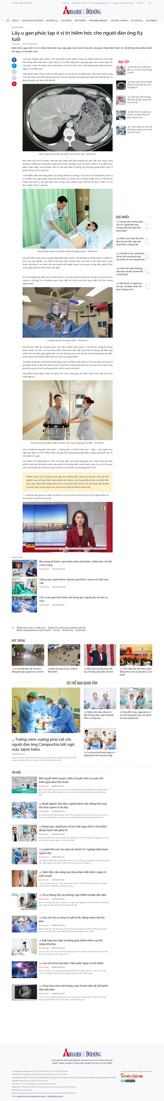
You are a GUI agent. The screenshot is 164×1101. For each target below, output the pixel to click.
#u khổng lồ (81, 630)
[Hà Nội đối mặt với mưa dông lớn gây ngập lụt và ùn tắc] (28, 655)
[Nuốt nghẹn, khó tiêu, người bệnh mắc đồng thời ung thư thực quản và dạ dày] (24, 810)
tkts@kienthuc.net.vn (55, 1096)
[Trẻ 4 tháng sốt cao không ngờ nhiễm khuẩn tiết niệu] (24, 901)
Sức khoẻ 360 (137, 21)
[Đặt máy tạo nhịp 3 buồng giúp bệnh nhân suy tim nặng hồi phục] (24, 947)
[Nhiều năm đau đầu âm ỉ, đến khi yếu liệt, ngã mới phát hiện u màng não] (100, 698)
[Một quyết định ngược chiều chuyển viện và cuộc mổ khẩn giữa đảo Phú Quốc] (24, 784)
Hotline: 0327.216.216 (79, 3)
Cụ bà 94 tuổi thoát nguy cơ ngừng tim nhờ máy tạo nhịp (99, 754)
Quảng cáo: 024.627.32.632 (123, 3)
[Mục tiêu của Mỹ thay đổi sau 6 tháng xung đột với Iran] (100, 655)
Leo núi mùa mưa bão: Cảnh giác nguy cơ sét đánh (72, 963)
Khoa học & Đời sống (82, 10)
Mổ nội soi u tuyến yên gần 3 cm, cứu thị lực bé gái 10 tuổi (139, 70)
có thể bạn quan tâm (82, 683)
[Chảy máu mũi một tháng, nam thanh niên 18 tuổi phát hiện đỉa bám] (24, 992)
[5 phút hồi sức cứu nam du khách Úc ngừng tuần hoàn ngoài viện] (24, 855)
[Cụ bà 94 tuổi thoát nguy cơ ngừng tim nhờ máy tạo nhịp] (100, 738)
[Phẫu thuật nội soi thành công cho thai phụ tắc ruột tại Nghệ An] (121, 85)
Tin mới (16, 772)
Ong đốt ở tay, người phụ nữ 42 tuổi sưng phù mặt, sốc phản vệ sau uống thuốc (130, 256)
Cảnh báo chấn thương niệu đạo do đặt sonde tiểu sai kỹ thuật (139, 100)
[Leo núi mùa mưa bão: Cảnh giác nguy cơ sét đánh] (24, 969)
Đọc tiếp (124, 61)
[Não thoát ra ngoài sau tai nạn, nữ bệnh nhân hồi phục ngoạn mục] (121, 115)
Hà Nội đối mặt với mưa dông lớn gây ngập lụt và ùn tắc (28, 670)
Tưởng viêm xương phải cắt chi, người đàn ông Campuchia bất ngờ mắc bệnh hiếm (129, 226)
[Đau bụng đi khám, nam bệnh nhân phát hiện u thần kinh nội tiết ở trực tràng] (24, 568)
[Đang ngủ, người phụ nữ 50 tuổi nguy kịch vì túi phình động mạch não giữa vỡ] (24, 833)
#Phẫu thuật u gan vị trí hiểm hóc (31, 627)
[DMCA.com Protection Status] (128, 1081)
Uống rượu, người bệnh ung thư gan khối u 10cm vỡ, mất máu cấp (73, 581)
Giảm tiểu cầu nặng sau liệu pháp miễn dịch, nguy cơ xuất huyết (72, 873)
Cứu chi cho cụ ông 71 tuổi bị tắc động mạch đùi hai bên (71, 919)
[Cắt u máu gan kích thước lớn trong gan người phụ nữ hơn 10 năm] (24, 604)
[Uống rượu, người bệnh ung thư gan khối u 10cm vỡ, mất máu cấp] (24, 586)
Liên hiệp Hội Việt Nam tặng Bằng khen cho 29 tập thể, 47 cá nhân (136, 671)
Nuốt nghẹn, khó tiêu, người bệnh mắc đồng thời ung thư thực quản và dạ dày (73, 805)
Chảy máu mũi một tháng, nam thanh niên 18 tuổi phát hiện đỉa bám (73, 987)
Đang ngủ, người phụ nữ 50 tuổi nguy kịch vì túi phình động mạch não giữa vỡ (73, 828)
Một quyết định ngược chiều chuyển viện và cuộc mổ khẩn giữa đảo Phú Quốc (71, 780)
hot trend (18, 640)
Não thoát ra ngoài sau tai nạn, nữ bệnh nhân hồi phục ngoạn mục (139, 115)
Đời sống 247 (52, 21)
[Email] (14, 71)
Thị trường (66, 21)
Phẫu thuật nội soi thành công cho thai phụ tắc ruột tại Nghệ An (139, 85)
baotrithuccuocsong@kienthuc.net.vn (31, 1096)
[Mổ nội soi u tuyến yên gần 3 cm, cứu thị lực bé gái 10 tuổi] (121, 70)
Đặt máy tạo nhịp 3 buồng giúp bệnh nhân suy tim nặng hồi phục (71, 942)
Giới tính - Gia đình (119, 21)
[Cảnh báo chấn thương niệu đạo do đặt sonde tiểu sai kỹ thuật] (121, 100)
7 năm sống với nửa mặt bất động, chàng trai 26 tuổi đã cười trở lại (139, 129)
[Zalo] (14, 65)
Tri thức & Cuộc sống (132, 1076)
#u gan (56, 630)
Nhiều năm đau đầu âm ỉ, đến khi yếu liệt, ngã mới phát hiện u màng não (130, 241)
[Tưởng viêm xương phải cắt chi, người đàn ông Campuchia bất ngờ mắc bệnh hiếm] (46, 710)
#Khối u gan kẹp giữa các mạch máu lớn (34, 630)
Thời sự (15, 21)
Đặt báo (66, 3)
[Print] (14, 77)
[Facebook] (14, 59)
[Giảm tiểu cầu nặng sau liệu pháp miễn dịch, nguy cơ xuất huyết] (24, 878)
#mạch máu (67, 630)
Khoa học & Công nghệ (32, 21)
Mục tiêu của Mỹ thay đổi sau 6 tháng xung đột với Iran (98, 670)
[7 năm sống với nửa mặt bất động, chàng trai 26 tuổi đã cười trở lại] (121, 130)
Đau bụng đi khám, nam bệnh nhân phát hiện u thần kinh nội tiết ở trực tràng (75, 563)
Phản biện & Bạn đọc (98, 21)
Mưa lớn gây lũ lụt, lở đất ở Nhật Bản (62, 670)
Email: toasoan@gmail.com (100, 3)
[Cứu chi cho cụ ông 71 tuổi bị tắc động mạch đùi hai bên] (24, 924)
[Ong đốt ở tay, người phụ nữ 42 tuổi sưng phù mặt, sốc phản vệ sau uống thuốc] (136, 698)
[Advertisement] (82, 1020)
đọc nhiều (122, 217)
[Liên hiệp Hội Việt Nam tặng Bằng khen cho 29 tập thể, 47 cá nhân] (136, 655)
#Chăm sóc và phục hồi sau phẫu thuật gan (66, 627)
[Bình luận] (14, 83)
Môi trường (80, 21)
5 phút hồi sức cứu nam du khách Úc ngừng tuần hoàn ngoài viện (73, 851)
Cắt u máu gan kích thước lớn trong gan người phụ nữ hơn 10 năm (73, 599)
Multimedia (151, 21)
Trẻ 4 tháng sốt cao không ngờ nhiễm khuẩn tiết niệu (74, 894)
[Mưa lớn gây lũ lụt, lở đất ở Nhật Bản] (64, 655)
